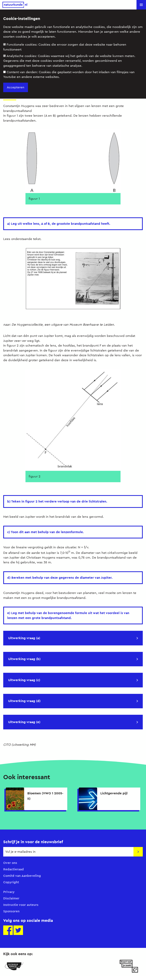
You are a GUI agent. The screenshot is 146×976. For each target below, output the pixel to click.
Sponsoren (11, 911)
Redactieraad (13, 869)
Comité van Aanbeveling (22, 876)
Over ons (10, 863)
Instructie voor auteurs (20, 905)
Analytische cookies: (69, 60)
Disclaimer (11, 898)
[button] (141, 4)
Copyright (11, 882)
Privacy (9, 892)
